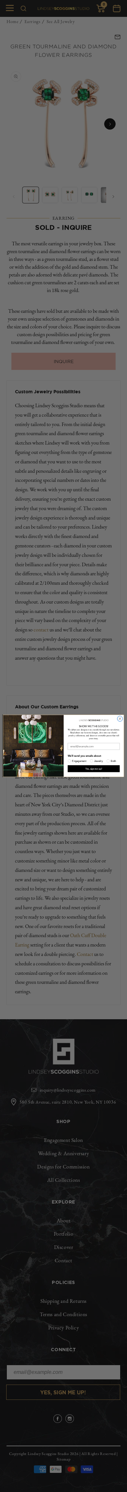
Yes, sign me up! (93, 768)
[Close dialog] (120, 719)
